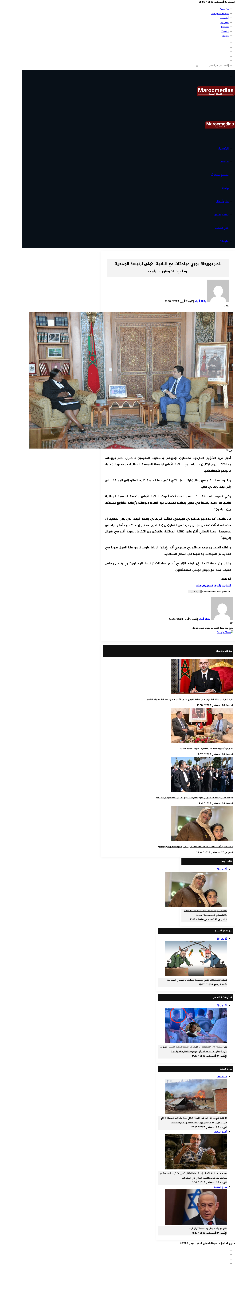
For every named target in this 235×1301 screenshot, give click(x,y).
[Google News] (225, 632)
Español (225, 31)
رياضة (225, 188)
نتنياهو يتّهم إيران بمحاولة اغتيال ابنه (208, 1229)
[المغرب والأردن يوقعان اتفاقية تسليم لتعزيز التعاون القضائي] (202, 742)
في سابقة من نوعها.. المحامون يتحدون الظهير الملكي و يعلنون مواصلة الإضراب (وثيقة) (194, 797)
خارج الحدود (222, 228)
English (225, 36)
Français (225, 27)
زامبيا (217, 585)
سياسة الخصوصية (220, 14)
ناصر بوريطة (204, 585)
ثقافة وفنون (221, 215)
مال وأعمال (222, 201)
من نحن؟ (224, 9)
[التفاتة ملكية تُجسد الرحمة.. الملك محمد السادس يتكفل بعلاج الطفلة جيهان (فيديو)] (202, 840)
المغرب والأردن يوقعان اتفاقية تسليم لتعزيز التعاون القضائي (206, 748)
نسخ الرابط (194, 591)
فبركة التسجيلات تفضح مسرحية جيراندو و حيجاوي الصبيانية (197, 980)
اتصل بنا (224, 22)
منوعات (224, 241)
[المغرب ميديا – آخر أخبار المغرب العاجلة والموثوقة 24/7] (216, 96)
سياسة (224, 162)
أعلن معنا (224, 18)
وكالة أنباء (200, 301)
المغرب (226, 585)
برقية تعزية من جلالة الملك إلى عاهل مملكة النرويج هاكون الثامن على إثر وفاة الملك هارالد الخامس (189, 699)
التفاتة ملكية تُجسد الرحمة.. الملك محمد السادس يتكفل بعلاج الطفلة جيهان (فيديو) (195, 846)
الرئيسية (223, 148)
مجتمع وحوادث (220, 175)
